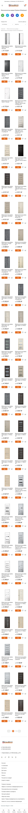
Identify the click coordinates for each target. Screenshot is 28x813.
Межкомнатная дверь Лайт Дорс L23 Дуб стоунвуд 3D (7, 271)
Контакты (4, 768)
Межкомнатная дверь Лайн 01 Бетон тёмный (7, 75)
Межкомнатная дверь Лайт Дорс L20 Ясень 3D (20, 380)
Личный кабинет (6, 794)
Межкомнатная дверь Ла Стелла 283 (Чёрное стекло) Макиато (7, 518)
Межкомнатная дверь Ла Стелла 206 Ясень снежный (20, 658)
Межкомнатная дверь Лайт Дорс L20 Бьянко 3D (20, 353)
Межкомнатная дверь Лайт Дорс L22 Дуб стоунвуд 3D (20, 298)
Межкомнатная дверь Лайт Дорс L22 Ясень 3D (20, 325)
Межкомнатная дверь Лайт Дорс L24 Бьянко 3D (20, 216)
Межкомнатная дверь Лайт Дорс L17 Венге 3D (20, 407)
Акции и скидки (6, 780)
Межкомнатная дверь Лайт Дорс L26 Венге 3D (7, 187)
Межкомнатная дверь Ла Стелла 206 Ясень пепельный (7, 687)
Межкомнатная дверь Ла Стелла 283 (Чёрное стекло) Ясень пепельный (20, 490)
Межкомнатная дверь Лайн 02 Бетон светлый (7, 47)
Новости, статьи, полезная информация (12, 801)
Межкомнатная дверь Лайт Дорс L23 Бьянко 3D (20, 271)
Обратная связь (6, 796)
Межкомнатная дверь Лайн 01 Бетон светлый (20, 75)
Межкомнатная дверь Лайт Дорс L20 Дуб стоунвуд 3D (7, 353)
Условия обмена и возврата (9, 791)
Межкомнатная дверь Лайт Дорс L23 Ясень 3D (7, 298)
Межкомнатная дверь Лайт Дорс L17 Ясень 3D (7, 435)
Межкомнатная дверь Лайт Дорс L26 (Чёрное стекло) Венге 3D (20, 159)
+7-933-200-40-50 (6, 747)
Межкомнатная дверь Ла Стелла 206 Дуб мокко (20, 687)
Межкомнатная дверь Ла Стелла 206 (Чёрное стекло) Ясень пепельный (7, 658)
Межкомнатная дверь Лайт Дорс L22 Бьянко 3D (7, 325)
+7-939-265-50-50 (6, 749)
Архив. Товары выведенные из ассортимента (13, 799)
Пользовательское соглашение (9, 789)
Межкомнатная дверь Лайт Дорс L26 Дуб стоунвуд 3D (7, 130)
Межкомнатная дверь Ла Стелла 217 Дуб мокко (7, 631)
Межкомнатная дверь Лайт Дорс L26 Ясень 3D (7, 216)
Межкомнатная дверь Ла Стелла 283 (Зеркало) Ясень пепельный (20, 518)
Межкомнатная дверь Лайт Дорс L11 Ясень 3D (7, 489)
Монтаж (4, 773)
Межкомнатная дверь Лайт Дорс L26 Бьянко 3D (7, 159)
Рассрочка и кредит (7, 778)
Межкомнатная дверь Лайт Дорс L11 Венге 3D (20, 462)
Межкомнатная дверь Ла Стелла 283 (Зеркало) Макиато (7, 546)
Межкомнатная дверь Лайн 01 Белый (7, 101)
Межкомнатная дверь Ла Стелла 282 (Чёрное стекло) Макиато (7, 575)
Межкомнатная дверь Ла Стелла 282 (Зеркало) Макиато (7, 603)
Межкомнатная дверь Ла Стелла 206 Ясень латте (7, 714)
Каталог (4, 763)
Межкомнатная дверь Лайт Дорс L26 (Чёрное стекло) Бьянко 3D (20, 131)
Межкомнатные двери (12, 29)
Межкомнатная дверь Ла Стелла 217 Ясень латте (20, 631)
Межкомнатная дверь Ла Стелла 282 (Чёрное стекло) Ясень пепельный (20, 547)
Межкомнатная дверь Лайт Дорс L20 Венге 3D (7, 380)
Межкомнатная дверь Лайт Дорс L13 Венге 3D (20, 435)
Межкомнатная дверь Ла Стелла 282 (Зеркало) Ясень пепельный (20, 575)
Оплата (3, 775)
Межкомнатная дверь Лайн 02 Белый (20, 46)
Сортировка (4, 24)
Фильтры (17, 24)
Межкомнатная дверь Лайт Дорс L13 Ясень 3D (7, 462)
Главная (3, 29)
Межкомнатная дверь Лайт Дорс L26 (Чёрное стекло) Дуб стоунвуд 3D (20, 102)
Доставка (4, 770)
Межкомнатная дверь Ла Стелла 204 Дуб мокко (20, 714)
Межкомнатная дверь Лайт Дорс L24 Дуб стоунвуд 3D (7, 243)
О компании (5, 765)
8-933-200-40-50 (20, 1)
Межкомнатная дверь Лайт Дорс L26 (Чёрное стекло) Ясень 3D (20, 188)
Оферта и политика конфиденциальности (12, 786)
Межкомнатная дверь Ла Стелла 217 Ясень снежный (20, 603)
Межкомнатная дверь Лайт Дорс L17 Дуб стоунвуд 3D (7, 407)
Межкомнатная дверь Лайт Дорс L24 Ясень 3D (20, 243)
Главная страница (6, 784)
